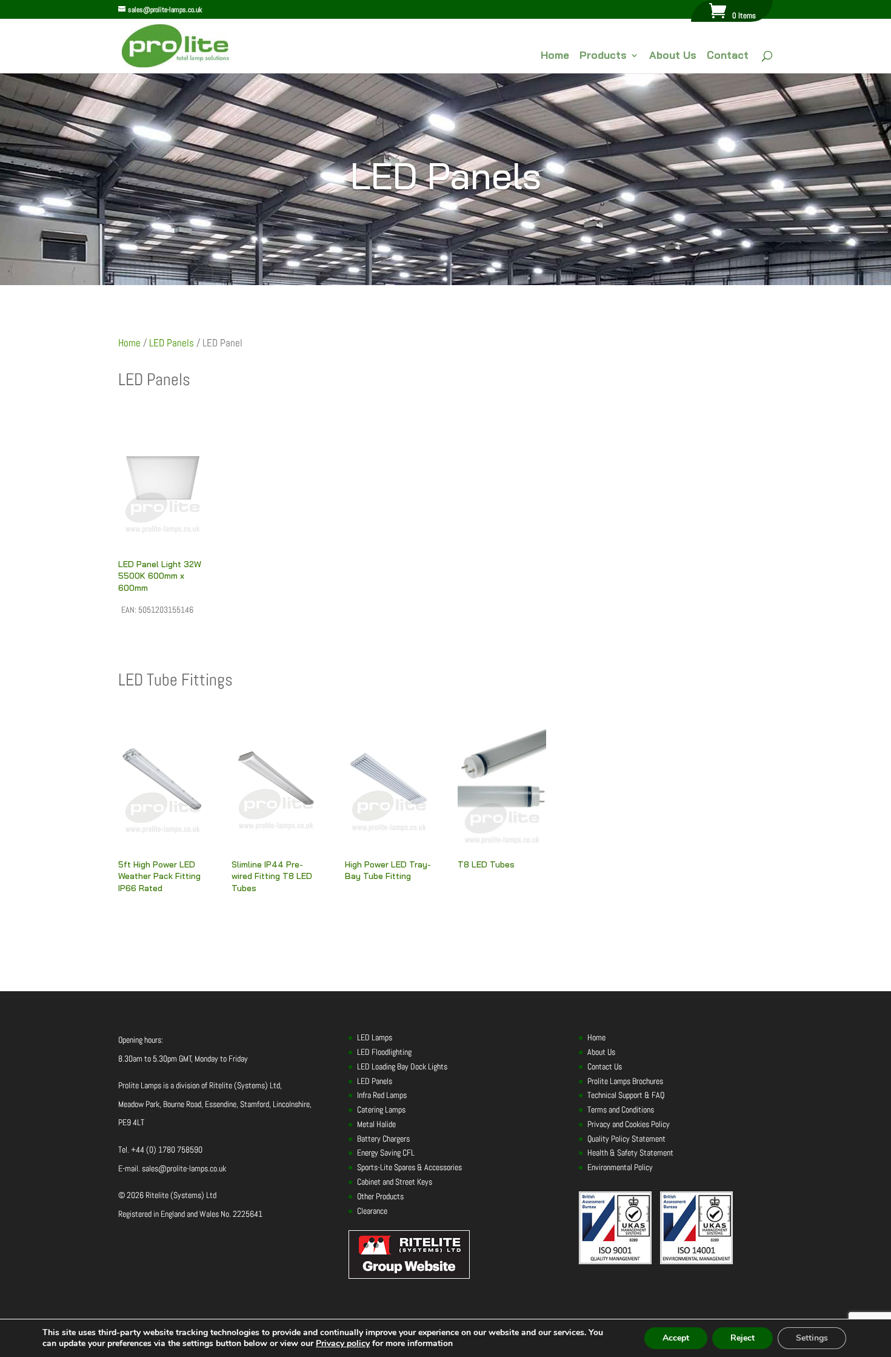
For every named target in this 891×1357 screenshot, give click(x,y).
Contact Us (604, 1066)
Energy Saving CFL (386, 1152)
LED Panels (171, 343)
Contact (728, 56)
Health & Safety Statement (630, 1152)
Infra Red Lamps (382, 1094)
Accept (675, 1338)
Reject (742, 1338)
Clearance (372, 1210)
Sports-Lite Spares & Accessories (409, 1167)
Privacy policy (343, 1343)
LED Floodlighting (384, 1051)
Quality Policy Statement (626, 1138)
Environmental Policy (620, 1167)
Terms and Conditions (620, 1109)
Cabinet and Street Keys (394, 1181)
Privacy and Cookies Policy (628, 1124)
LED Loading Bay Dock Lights (402, 1066)
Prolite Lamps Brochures (625, 1081)
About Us (672, 56)
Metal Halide (376, 1124)
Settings (812, 1338)
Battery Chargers (383, 1138)
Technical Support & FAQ (625, 1094)
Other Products (380, 1196)
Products (603, 56)
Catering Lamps (381, 1109)
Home (555, 56)
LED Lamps (374, 1037)
